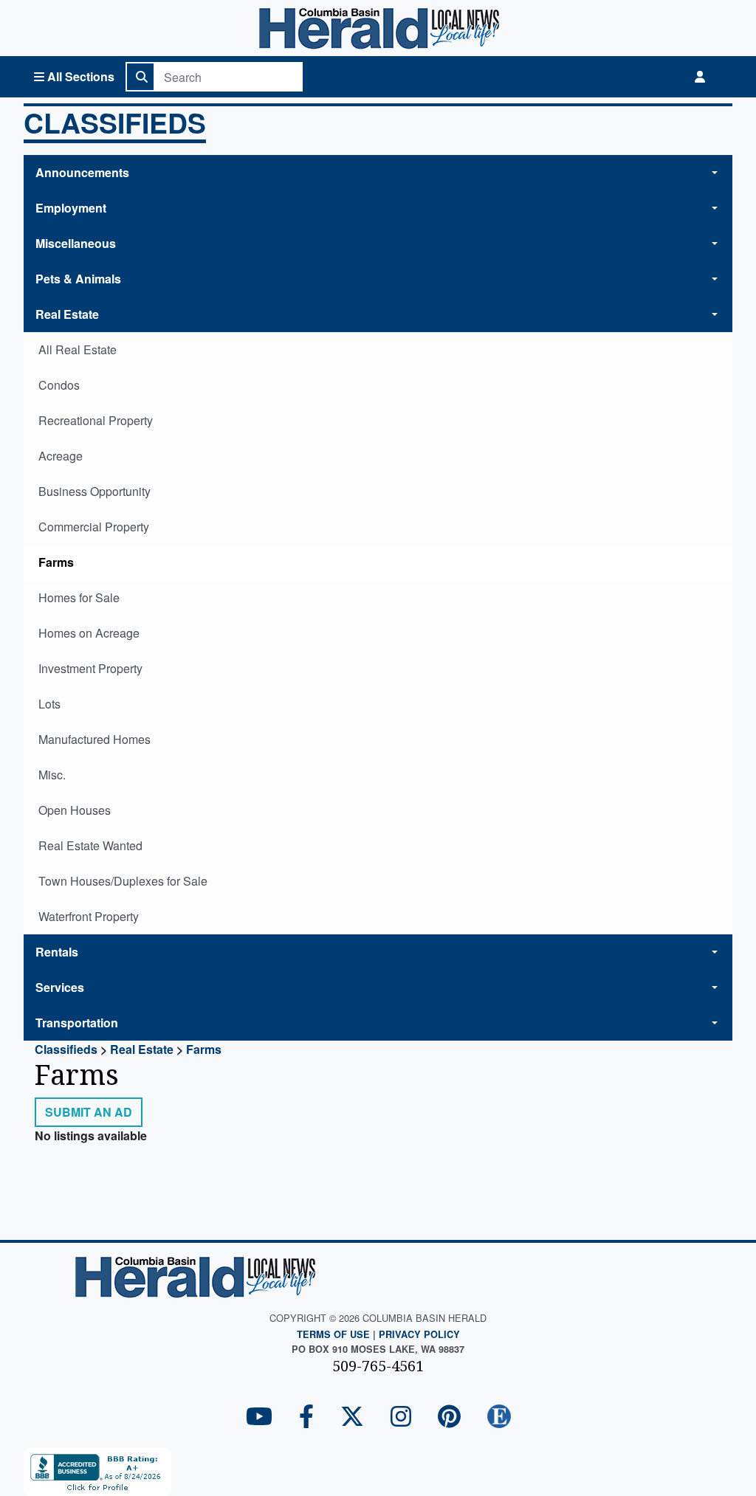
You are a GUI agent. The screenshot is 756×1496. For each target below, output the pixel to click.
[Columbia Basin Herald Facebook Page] (306, 1417)
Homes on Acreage (89, 632)
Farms (56, 562)
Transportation (76, 1022)
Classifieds (115, 124)
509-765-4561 (378, 1366)
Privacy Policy (419, 1334)
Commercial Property (93, 526)
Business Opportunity (94, 491)
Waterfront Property (88, 916)
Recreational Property (95, 420)
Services (59, 987)
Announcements (82, 172)
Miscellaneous (75, 243)
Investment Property (90, 668)
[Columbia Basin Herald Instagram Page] (401, 1417)
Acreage (60, 455)
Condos (59, 384)
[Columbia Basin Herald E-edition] (499, 1417)
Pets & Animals (78, 278)
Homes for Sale (79, 597)
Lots (49, 703)
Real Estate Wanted (90, 845)
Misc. (52, 774)
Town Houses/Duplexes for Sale (122, 880)
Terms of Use (333, 1334)
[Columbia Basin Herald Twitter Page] (352, 1417)
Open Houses (74, 810)
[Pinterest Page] (449, 1417)
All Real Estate (77, 349)
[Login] (699, 77)
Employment (70, 207)
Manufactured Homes (94, 739)
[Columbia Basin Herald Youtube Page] (259, 1417)
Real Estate (67, 314)
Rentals (56, 951)
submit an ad (88, 1111)
